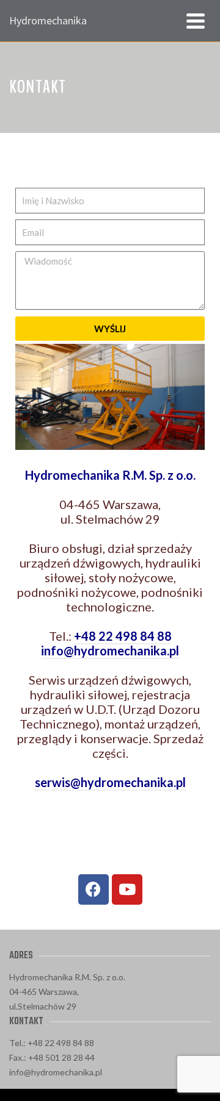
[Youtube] (127, 889)
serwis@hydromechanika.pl (110, 782)
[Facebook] (93, 889)
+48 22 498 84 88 (123, 636)
